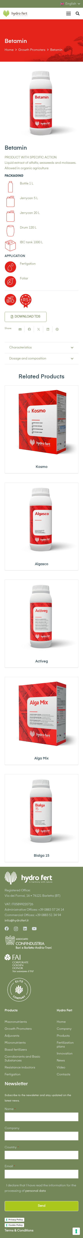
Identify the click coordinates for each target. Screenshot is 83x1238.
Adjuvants (12, 1035)
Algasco (41, 564)
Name (10, 1109)
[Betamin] (41, 69)
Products (63, 1035)
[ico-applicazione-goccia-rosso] (10, 267)
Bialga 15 (41, 855)
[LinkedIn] (25, 929)
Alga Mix (41, 758)
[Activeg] (41, 616)
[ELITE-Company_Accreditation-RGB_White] (19, 989)
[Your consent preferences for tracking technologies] (76, 1231)
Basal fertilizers (16, 1049)
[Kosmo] (41, 422)
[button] (70, 4)
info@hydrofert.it (17, 920)
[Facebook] (7, 929)
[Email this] (20, 329)
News (61, 1060)
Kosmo (41, 467)
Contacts (63, 1074)
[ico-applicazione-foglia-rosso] (10, 282)
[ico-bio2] (10, 299)
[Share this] (29, 329)
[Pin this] (57, 329)
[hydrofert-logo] (15, 13)
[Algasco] (41, 519)
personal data (35, 1191)
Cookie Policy (15, 1225)
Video (61, 1067)
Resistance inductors (20, 1067)
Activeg (41, 661)
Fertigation (12, 1074)
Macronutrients (16, 1022)
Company (64, 1029)
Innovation (65, 1053)
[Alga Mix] (41, 714)
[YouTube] (34, 929)
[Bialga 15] (41, 811)
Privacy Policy (15, 1219)
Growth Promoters (18, 1029)
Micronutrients (15, 1042)
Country (12, 1147)
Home (61, 1022)
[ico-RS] (25, 301)
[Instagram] (16, 929)
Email (10, 1166)
